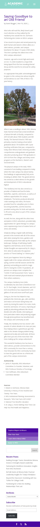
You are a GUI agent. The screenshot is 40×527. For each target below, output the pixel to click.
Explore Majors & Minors (16, 430)
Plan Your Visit (13, 434)
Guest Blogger (11, 23)
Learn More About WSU (16, 439)
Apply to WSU (12, 443)
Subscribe (11, 516)
